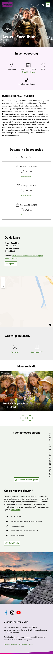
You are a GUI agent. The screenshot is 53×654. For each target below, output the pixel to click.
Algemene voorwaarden (10, 644)
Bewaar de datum (26, 176)
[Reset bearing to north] (3, 286)
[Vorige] (23, 418)
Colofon (31, 644)
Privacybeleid (23, 644)
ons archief (15, 510)
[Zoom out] (3, 283)
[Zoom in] (3, 279)
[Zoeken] (32, 4)
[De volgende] (30, 418)
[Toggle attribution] (50, 324)
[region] (26, 301)
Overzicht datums (28, 72)
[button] (11, 263)
